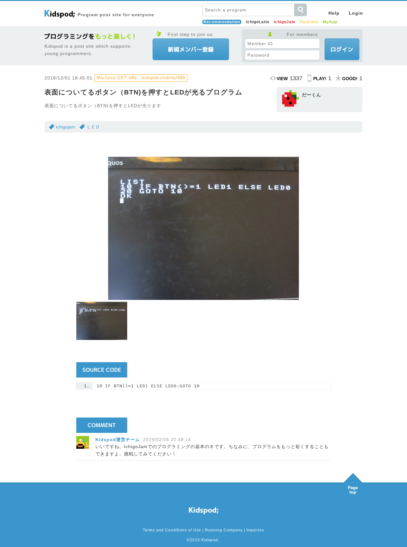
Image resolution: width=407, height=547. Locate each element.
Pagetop (352, 482)
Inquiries (255, 530)
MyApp (330, 22)
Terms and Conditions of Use (172, 530)
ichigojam (65, 126)
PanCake (309, 22)
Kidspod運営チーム (117, 439)
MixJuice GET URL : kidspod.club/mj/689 (141, 77)
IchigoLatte (258, 22)
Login (356, 13)
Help (334, 13)
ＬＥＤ (93, 126)
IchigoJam (284, 22)
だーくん (311, 94)
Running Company (224, 530)
